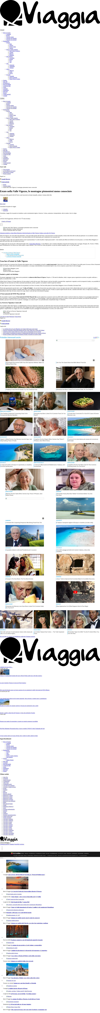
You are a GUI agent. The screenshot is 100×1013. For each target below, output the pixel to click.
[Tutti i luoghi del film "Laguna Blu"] (51, 899)
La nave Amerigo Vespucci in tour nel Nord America (13, 683)
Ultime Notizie (10, 760)
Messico (11, 53)
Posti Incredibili (7, 764)
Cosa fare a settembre (8, 830)
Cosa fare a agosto (7, 829)
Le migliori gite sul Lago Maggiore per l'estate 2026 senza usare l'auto (20, 329)
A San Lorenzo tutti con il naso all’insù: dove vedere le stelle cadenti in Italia (19, 735)
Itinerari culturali (7, 794)
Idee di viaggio (6, 32)
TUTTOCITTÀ (60, 853)
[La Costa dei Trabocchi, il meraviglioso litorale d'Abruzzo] (51, 883)
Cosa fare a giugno (7, 826)
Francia (11, 45)
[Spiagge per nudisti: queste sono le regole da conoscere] (51, 915)
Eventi (4, 788)
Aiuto (44, 855)
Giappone (11, 65)
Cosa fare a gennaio (8, 819)
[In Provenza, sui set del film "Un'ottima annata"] (51, 991)
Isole (4, 791)
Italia (10, 44)
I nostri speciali (7, 94)
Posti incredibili (7, 84)
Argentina (11, 58)
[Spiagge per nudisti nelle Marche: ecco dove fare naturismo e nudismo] (51, 920)
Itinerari (5, 792)
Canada (11, 52)
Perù (10, 60)
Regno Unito (12, 46)
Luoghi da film (6, 86)
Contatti (5, 95)
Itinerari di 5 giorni (7, 798)
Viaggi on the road (7, 816)
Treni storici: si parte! (8, 172)
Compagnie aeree (7, 784)
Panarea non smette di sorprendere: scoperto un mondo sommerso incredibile (19, 721)
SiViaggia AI (6, 83)
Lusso (4, 87)
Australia (11, 76)
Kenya (11, 73)
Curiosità (5, 88)
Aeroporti (5, 778)
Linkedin (5, 209)
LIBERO (22, 853)
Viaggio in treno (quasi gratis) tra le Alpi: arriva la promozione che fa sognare (22, 331)
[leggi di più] (0, 216)
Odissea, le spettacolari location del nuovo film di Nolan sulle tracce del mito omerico (21, 675)
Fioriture (5, 789)
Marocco (11, 70)
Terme (4, 812)
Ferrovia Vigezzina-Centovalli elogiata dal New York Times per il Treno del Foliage (23, 330)
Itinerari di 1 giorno (8, 795)
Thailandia (12, 66)
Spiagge (5, 810)
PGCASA (48, 853)
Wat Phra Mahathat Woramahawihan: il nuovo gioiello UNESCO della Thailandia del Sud (22, 728)
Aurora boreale (7, 780)
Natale (4, 805)
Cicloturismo (6, 781)
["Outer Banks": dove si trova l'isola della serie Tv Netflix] (51, 894)
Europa (8, 42)
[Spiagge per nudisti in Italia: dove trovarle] (51, 958)
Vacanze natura (10, 37)
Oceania (8, 74)
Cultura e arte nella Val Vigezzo (47, 233)
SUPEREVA (86, 853)
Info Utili (5, 761)
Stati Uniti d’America (14, 51)
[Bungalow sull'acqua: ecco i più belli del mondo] (51, 910)
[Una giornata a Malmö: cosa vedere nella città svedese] (51, 969)
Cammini (8, 34)
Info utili (5, 81)
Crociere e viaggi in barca (9, 787)
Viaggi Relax (18, 316)
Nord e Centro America (12, 49)
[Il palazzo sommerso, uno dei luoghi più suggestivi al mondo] (51, 931)
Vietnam (11, 67)
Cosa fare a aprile (7, 823)
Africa (7, 69)
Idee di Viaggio (7, 741)
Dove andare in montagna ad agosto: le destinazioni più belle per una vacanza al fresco (24, 333)
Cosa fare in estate (4, 316)
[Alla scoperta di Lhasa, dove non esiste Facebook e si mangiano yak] (51, 1007)
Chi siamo (16, 855)
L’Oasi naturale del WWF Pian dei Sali (15, 255)
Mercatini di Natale (8, 803)
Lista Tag (5, 777)
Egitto (10, 72)
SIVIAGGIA (69, 853)
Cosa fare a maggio (8, 824)
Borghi (8, 35)
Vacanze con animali (11, 39)
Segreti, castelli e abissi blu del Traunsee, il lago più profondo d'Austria (17, 713)
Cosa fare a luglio (7, 827)
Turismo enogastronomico (9, 815)
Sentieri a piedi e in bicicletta (12, 254)
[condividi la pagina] (1, 224)
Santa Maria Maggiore (34, 243)
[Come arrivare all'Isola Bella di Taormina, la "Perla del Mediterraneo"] (51, 866)
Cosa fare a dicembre (8, 834)
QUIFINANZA (74, 853)
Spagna (11, 48)
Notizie (5, 80)
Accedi (2, 30)
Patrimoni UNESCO (8, 806)
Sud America (9, 56)
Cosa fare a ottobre (7, 831)
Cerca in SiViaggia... (5, 842)
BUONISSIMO (81, 853)
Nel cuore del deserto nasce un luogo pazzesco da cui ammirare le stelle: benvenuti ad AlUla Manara (24, 690)
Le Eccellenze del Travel (9, 171)
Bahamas (11, 55)
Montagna (11, 316)
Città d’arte (6, 782)
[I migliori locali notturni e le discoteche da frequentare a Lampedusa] (51, 948)
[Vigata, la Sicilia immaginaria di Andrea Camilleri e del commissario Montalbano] (51, 904)
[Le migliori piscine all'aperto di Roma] (51, 986)
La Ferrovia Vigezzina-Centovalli (13, 256)
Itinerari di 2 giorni (7, 796)
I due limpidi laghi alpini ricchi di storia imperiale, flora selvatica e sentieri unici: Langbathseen (23, 698)
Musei (4, 802)
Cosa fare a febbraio (8, 820)
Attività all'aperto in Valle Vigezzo (30, 233)
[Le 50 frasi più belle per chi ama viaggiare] (51, 1001)
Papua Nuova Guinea (14, 79)
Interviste (5, 91)
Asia (7, 63)
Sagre (4, 808)
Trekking (5, 813)
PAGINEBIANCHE (53, 853)
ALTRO (2, 98)
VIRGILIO (27, 853)
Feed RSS (16, 844)
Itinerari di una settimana (9, 801)
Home (4, 184)
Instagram (5, 210)
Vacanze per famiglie (11, 38)
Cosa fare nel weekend (8, 785)
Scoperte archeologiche (9, 809)
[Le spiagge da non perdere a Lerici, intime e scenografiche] (51, 942)
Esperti (5, 93)
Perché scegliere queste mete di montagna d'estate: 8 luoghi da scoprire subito (22, 334)
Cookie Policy (30, 855)
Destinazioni (6, 41)
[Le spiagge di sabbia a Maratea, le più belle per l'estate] (51, 996)
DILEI (65, 853)
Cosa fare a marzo (7, 822)
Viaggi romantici (7, 817)
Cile (10, 62)
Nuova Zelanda (13, 77)
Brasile (11, 59)
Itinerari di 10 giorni (8, 799)
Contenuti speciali (4, 844)
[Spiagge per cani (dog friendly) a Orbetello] (51, 980)
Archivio (22, 844)
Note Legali (20, 855)
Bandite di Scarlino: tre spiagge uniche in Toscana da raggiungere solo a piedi (19, 705)
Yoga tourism (6, 169)
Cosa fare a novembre (8, 833)
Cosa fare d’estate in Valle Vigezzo (11, 252)
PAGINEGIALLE (32, 853)
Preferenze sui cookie (38, 855)
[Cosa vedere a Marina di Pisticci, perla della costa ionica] (51, 953)
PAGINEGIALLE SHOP (40, 853)
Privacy (25, 855)
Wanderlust (6, 90)
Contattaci (11, 844)
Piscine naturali (7, 173)
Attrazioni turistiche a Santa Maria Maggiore (11, 233)
